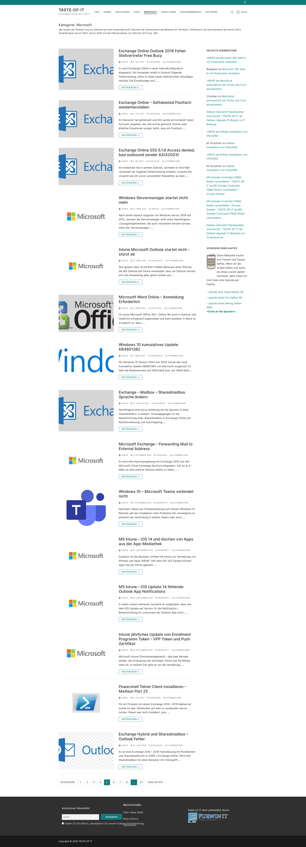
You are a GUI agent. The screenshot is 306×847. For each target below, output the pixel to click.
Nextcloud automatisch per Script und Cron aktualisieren (226, 84)
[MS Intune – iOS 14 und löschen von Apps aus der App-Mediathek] (86, 555)
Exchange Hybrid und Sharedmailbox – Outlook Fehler (153, 736)
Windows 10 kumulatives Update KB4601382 (148, 347)
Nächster (155, 782)
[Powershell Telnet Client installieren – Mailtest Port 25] (86, 703)
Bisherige (68, 782)
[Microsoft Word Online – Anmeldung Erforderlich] (86, 313)
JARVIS (124, 62)
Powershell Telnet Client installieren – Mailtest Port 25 (152, 689)
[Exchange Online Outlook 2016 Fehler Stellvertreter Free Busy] (86, 69)
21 (141, 782)
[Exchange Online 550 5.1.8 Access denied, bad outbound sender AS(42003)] (86, 166)
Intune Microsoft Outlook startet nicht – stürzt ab (154, 251)
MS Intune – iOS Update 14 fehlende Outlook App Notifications (151, 589)
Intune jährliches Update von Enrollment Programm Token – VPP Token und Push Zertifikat (155, 639)
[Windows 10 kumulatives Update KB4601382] (86, 361)
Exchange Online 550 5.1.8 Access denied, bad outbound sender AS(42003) (157, 152)
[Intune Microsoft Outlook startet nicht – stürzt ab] (86, 266)
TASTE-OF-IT (71, 10)
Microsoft (157, 261)
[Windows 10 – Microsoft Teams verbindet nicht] (86, 507)
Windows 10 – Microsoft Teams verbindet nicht (156, 493)
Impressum (129, 825)
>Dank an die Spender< (221, 311)
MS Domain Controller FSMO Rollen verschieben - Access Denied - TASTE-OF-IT (224, 205)
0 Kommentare (173, 114)
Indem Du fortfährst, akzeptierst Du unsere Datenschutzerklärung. (104, 823)
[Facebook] (244, 2)
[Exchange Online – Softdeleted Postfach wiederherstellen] (86, 118)
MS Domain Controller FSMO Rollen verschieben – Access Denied (223, 189)
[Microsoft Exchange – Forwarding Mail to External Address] (86, 460)
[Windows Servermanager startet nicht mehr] (86, 216)
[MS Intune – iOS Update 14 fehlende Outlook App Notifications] (86, 603)
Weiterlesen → (130, 87)
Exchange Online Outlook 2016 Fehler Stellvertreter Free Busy (152, 53)
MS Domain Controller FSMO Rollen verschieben (226, 213)
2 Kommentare (174, 308)
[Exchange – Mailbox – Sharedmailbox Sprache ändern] (86, 410)
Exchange (154, 62)
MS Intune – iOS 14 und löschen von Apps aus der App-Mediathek (156, 541)
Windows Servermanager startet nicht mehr (153, 200)
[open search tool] (232, 12)
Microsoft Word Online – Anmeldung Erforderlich (151, 299)
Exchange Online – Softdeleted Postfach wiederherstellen (155, 104)
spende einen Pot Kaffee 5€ (225, 297)
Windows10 (156, 356)
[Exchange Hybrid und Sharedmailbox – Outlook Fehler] (86, 750)
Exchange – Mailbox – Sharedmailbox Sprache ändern (152, 394)
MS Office (156, 308)
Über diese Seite (133, 812)
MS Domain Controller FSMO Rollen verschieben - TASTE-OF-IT (226, 181)
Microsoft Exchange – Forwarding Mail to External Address (156, 446)
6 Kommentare (173, 62)
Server (155, 209)
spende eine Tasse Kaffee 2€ (225, 292)
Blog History (130, 818)
